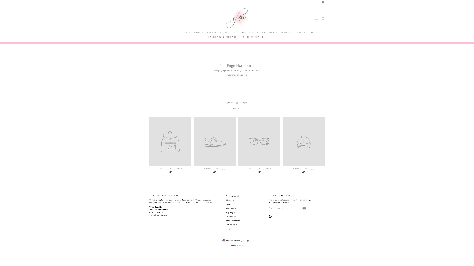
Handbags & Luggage (223, 37)
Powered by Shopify (237, 245)
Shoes (229, 32)
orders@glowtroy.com (159, 215)
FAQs (228, 204)
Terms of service (233, 220)
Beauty (286, 32)
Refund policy (232, 225)
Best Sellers (165, 32)
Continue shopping (237, 74)
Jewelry (245, 32)
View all (237, 109)
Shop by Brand (253, 37)
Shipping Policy (232, 212)
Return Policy (231, 208)
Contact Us (231, 216)
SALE (312, 32)
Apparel (213, 32)
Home (197, 32)
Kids (300, 32)
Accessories (266, 32)
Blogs (228, 229)
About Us (230, 200)
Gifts (184, 32)
